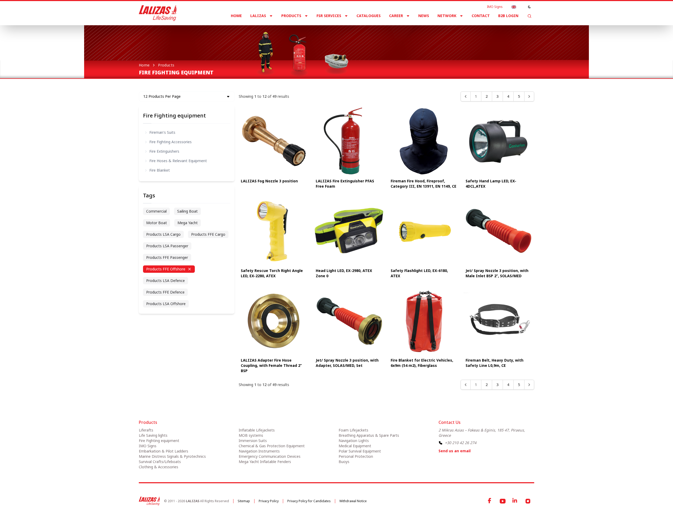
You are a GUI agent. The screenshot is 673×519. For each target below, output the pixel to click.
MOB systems (251, 435)
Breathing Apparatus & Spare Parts (369, 435)
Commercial (156, 211)
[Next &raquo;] (529, 96)
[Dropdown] (513, 7)
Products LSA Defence (165, 280)
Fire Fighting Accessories (170, 141)
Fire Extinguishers (164, 151)
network (446, 15)
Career (396, 15)
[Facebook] (490, 501)
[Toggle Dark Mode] (529, 7)
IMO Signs (495, 7)
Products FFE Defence (165, 292)
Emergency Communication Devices (269, 456)
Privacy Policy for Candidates (309, 501)
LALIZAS (258, 15)
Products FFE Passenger (167, 257)
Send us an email (455, 450)
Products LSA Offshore (166, 303)
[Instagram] (528, 501)
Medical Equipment (355, 445)
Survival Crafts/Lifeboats (160, 461)
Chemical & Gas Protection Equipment (272, 445)
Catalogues (368, 15)
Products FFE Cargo (208, 234)
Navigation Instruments (259, 451)
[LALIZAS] (158, 13)
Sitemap (244, 501)
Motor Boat (156, 222)
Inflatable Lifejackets (257, 430)
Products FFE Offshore (165, 268)
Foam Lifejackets (353, 430)
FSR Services (329, 15)
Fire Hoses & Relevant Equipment (178, 160)
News (423, 15)
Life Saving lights (153, 435)
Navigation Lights (354, 440)
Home (236, 15)
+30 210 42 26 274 (460, 442)
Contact (481, 15)
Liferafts (146, 430)
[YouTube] (502, 501)
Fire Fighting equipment (174, 115)
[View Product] (274, 141)
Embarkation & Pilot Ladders (163, 451)
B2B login (508, 15)
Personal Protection (356, 456)
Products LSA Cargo (163, 234)
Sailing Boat (187, 211)
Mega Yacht (187, 222)
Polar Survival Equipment (360, 451)
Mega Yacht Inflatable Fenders (265, 461)
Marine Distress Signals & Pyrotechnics (172, 456)
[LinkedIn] (515, 501)
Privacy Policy (269, 501)
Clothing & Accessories (158, 466)
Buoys (344, 461)
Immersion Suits (253, 440)
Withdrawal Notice (353, 501)
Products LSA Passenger (167, 245)
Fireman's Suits (162, 132)
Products (291, 15)
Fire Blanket (159, 170)
